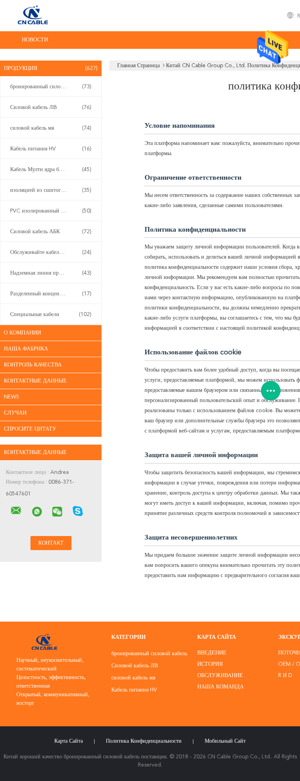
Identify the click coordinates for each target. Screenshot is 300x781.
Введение (212, 653)
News (11, 397)
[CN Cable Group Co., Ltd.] (16, 510)
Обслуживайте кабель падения (50, 252)
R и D (285, 675)
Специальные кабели (50, 314)
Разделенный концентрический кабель (52, 294)
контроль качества (33, 365)
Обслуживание (220, 675)
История (210, 664)
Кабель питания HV (50, 149)
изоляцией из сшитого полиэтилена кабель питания (52, 190)
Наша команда (220, 687)
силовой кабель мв (50, 128)
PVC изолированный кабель (50, 211)
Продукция (51, 68)
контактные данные (35, 381)
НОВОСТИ (35, 40)
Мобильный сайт (225, 741)
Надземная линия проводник (50, 273)
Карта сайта (68, 741)
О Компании (22, 333)
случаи (15, 413)
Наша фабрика (26, 349)
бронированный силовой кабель (50, 86)
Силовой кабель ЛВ (50, 107)
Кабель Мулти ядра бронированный (52, 169)
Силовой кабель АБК (50, 231)
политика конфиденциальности (144, 741)
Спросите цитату (30, 429)
